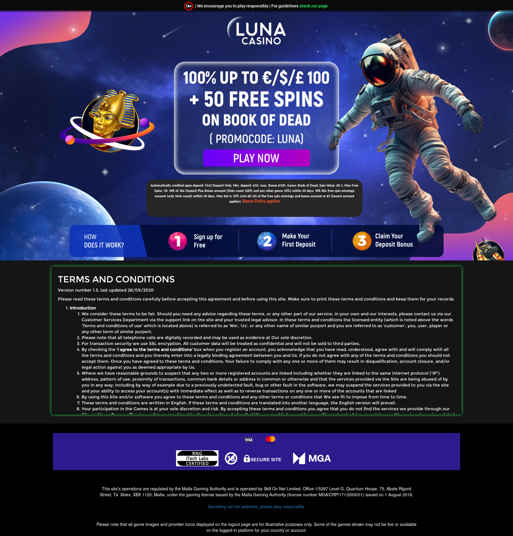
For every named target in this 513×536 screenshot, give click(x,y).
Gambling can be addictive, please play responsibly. (256, 506)
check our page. (314, 6)
